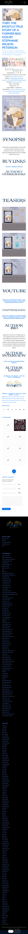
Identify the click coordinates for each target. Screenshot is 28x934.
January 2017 (5, 904)
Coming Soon (5, 589)
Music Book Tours (6, 655)
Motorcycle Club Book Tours (8, 650)
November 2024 (5, 739)
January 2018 (5, 883)
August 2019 (4, 850)
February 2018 (5, 881)
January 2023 (5, 778)
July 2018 (4, 873)
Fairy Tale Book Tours (6, 613)
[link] (17, 78)
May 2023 (4, 771)
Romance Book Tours (6, 682)
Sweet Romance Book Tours (8, 696)
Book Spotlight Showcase (7, 573)
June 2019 (4, 853)
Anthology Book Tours (7, 561)
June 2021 (4, 811)
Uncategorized (5, 703)
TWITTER (21, 376)
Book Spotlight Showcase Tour (13, 52)
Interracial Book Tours (7, 631)
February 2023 (5, 776)
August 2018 (4, 871)
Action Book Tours (6, 555)
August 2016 (4, 911)
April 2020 (4, 836)
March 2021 (4, 816)
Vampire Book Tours (6, 705)
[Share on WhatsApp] (12, 409)
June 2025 (4, 727)
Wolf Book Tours (5, 712)
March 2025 (4, 732)
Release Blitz (5, 677)
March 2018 (4, 880)
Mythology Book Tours (7, 659)
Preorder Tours (5, 675)
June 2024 (4, 748)
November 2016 (5, 908)
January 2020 (5, 841)
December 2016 (5, 906)
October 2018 (5, 867)
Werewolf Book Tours (6, 706)
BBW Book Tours (5, 566)
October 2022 (5, 783)
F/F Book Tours (5, 608)
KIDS (10, 398)
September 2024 (5, 743)
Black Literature (5, 568)
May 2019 (4, 855)
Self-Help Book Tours (6, 685)
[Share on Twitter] (8, 409)
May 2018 (4, 876)
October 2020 (5, 825)
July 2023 (4, 767)
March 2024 (4, 753)
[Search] (21, 2)
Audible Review (5, 562)
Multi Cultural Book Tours (7, 652)
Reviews (4, 678)
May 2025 (4, 729)
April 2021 (4, 815)
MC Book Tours (5, 640)
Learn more (17, 931)
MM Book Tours (5, 647)
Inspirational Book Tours (7, 629)
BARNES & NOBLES (17, 166)
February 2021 (5, 818)
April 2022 (4, 794)
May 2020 (4, 834)
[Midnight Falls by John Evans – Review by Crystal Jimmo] (20, 460)
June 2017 (4, 896)
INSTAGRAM (14, 376)
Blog (3, 569)
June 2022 (4, 790)
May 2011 (4, 922)
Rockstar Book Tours (6, 680)
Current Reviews (5, 544)
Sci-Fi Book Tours (5, 684)
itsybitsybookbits (18, 54)
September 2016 (5, 910)
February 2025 (5, 734)
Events (3, 545)
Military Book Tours (6, 645)
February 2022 (5, 797)
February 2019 (5, 860)
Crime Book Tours (6, 599)
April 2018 (4, 878)
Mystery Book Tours (6, 657)
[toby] (12, 14)
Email (19, 488)
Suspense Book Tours (6, 694)
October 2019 (5, 846)
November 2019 (5, 845)
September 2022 (5, 785)
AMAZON (8, 166)
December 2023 (5, 758)
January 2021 (5, 820)
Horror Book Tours (6, 627)
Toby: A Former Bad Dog (12, 400)
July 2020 (4, 830)
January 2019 (5, 862)
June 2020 (4, 832)
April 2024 (4, 751)
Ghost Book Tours (6, 619)
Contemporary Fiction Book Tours (9, 592)
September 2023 (5, 764)
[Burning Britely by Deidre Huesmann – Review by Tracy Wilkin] (8, 448)
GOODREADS (16, 377)
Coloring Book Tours (6, 585)
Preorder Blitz (5, 673)
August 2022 (4, 787)
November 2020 (5, 823)
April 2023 (4, 772)
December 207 (5, 924)
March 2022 (4, 795)
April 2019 (4, 857)
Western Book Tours (6, 708)
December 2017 (5, 885)
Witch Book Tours (6, 710)
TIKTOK (9, 377)
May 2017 (4, 897)
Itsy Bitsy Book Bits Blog (7, 633)
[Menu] (24, 2)
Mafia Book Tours (6, 638)
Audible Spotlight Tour (7, 564)
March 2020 (4, 838)
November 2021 (5, 802)
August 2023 (4, 765)
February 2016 (5, 915)
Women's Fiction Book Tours (8, 713)
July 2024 (4, 746)
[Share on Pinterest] (16, 409)
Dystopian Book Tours (6, 603)
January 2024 (5, 757)
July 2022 (4, 788)
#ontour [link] (4, 80)
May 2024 (4, 750)
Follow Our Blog (5, 538)
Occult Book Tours (6, 666)
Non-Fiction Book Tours (7, 664)
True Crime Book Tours (7, 701)
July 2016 (4, 913)
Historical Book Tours (6, 624)
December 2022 (5, 780)
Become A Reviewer (6, 542)
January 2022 (5, 799)
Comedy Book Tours (6, 587)
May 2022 (14, 398)
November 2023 (5, 760)
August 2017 (4, 892)
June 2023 (4, 769)
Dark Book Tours (5, 601)
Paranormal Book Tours (7, 668)
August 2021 (4, 808)
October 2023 (5, 762)
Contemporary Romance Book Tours (10, 594)
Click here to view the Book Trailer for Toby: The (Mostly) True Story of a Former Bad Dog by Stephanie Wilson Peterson (14, 301)
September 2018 (5, 869)
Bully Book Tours (5, 576)
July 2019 (4, 852)
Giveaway (4, 620)
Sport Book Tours (5, 689)
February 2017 (5, 903)
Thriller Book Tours (6, 699)
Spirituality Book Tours (7, 687)
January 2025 (5, 736)
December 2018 (5, 864)
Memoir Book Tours (6, 641)
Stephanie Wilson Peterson (16, 76)
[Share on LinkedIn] (20, 409)
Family (20, 396)
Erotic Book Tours (6, 606)
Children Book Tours (6, 580)
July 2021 (4, 809)
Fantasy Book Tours (6, 617)
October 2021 (5, 804)
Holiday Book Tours (6, 626)
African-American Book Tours (8, 559)
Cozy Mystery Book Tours (7, 597)
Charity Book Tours (6, 578)
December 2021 (5, 801)
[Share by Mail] (24, 409)
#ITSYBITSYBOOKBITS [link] (12, 80)
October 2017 (5, 888)
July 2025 (4, 725)
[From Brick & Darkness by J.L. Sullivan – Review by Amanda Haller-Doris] (8, 460)
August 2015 (4, 917)
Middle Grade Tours (6, 643)
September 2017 (5, 890)
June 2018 (4, 874)
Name (19, 484)
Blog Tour (4, 571)
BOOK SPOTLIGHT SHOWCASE (12, 396)
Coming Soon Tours (6, 590)
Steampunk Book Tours (7, 691)
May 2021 (4, 813)
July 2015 (4, 918)
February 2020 (5, 839)
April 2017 (4, 899)
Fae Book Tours (5, 610)
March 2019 (4, 859)
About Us (4, 540)
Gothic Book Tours (6, 622)
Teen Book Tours (5, 698)
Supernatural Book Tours (7, 692)
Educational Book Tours (7, 604)
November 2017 (5, 887)
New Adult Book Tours (7, 662)
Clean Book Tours (6, 583)
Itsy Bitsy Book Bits (17, 82)
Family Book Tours (8, 54)
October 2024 (5, 741)
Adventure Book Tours (7, 557)
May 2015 (4, 920)
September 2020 (5, 827)
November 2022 (5, 781)
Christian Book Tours (6, 582)
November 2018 (5, 866)
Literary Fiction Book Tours (8, 636)
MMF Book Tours (5, 648)
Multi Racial (4, 654)
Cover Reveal (5, 596)
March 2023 (4, 774)
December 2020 (5, 822)
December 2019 (5, 843)
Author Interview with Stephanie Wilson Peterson (14, 362)
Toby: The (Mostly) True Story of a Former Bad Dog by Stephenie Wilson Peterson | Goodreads (14, 91)
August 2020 (4, 829)
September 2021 (5, 806)
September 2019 (5, 848)
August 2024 (4, 744)
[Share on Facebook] (4, 409)
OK (10, 931)
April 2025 (4, 730)
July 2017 (4, 894)
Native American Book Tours (8, 661)
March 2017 (4, 901)
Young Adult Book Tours (7, 715)
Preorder (4, 671)
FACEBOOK (7, 376)
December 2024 (5, 737)
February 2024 (5, 755)
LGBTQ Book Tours (6, 634)
